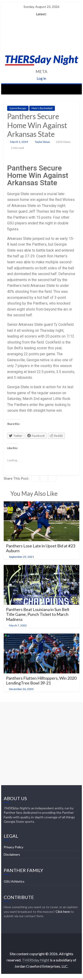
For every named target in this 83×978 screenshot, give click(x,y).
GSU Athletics (14, 881)
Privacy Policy (13, 847)
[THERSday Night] (8, 89)
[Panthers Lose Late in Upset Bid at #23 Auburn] (41, 504)
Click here (63, 911)
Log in (41, 78)
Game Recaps (17, 108)
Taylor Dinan (42, 142)
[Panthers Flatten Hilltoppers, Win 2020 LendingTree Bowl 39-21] (41, 636)
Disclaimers (12, 854)
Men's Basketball (42, 108)
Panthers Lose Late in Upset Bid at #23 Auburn (40, 548)
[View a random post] (74, 89)
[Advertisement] (41, 743)
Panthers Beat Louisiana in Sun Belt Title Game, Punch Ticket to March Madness (37, 614)
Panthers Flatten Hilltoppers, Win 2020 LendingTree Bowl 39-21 (41, 680)
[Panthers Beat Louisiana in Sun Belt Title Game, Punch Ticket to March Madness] (41, 568)
